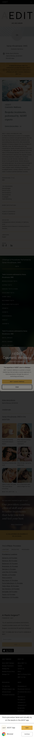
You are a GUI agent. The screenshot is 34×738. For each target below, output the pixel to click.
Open (27, 727)
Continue (27, 734)
